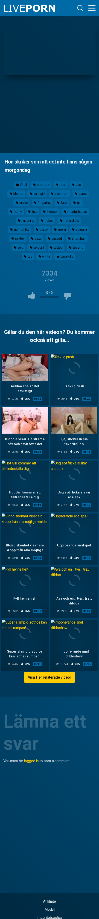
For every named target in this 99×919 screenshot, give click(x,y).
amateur (42, 185)
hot (34, 211)
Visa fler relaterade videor (49, 677)
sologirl (38, 247)
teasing (77, 247)
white (45, 256)
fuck (63, 202)
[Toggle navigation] (92, 8)
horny (17, 211)
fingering (44, 202)
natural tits (71, 220)
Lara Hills (66, 256)
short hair (78, 238)
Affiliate (49, 901)
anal (62, 185)
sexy (37, 238)
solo (20, 247)
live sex (51, 211)
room (61, 229)
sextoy (20, 238)
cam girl (39, 193)
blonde (18, 193)
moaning (28, 220)
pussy (43, 229)
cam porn (61, 193)
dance (82, 193)
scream (81, 229)
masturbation (77, 211)
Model (49, 909)
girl (79, 202)
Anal (23, 185)
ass (78, 185)
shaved (56, 238)
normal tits (21, 229)
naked (49, 220)
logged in (31, 761)
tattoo (57, 247)
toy (29, 256)
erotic (23, 202)
